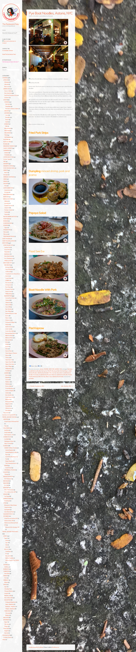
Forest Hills (8, 386)
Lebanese (6, 207)
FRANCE (5, 575)
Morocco (6, 549)
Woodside (7, 410)
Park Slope (8, 287)
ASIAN (5, 99)
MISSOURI (6, 483)
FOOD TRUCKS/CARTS (9, 168)
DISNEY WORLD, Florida (10, 448)
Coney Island (8, 278)
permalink (31, 378)
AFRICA (5, 536)
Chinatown (8, 302)
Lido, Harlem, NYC (67, 386)
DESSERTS (6, 163)
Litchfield (6, 439)
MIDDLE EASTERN (8, 199)
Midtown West (9, 337)
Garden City (7, 247)
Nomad (7, 346)
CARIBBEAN (6, 150)
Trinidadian (7, 155)
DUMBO (7, 280)
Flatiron (7, 318)
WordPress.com (55, 647)
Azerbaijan (6, 139)
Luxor (6, 547)
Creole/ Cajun (6, 159)
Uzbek (4, 639)
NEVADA (5, 494)
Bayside (7, 377)
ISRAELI (5, 181)
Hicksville (6, 252)
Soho (6, 348)
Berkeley (6, 430)
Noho (6, 342)
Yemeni (6, 214)
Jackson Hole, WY (8, 520)
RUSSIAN (5, 221)
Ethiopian (6, 82)
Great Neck (7, 249)
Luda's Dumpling (6, 238)
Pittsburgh (7, 500)
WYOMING (6, 516)
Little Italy (8, 329)
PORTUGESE (6, 218)
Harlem (7, 324)
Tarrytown (6, 412)
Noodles (7, 117)
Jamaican (6, 152)
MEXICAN (5, 196)
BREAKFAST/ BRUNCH (9, 146)
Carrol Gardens (9, 269)
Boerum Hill (8, 267)
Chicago (6, 474)
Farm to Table (7, 91)
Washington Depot (9, 441)
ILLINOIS (5, 472)
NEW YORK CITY (7, 263)
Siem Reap (7, 573)
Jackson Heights (9, 390)
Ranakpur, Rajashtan (10, 606)
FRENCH (5, 170)
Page (5, 426)
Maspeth (7, 399)
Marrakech (8, 556)
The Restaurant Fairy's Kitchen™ (10, 62)
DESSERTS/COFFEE (8, 166)
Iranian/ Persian (8, 205)
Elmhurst (7, 381)
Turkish (6, 212)
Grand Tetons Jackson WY (10, 518)
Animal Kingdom (9, 450)
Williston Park (8, 260)
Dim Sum (7, 104)
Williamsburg (8, 293)
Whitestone (8, 408)
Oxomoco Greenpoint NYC (9, 415)
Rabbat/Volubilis (9, 558)
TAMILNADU (7, 611)
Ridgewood (8, 404)
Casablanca (8, 551)
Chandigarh (7, 589)
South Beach (8, 467)
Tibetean (5, 234)
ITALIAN (5, 183)
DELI (4, 161)
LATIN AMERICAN (8, 188)
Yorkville (7, 370)
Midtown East (8, 335)
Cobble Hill (8, 271)
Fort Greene (8, 282)
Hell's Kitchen (8, 326)
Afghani (6, 201)
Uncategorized (6, 635)
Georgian (5, 174)
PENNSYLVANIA (7, 498)
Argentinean (7, 190)
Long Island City (9, 397)
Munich (6, 582)
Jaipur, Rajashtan (9, 604)
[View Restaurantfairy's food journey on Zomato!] (11, 43)
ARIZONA (5, 419)
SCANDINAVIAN (7, 223)
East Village (8, 311)
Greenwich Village (9, 322)
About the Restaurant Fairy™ (9, 33)
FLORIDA (5, 445)
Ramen (7, 119)
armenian (6, 203)
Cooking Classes (7, 637)
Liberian (6, 84)
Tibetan (5, 232)
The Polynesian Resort (11, 463)
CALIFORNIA (6, 428)
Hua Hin (6, 633)
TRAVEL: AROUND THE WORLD (10, 531)
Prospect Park (9, 289)
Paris (5, 578)
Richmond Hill (8, 401)
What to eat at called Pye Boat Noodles (54, 376)
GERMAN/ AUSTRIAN (8, 177)
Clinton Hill (8, 304)
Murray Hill (8, 340)
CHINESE (6, 102)
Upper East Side (9, 362)
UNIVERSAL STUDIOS (9, 470)
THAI (60, 369)
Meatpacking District (10, 333)
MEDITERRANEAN (8, 194)
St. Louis (6, 485)
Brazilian (5, 144)
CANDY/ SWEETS (7, 148)
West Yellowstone (9, 489)
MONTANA (6, 487)
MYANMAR (6, 619)
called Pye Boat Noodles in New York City (46, 372)
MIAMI (6, 465)
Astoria (41, 369)
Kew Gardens (8, 395)
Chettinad (7, 613)
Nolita (6, 344)
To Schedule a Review (7, 50)
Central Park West (10, 298)
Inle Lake (6, 624)
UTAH (4, 503)
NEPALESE (7, 130)
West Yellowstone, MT (10, 492)
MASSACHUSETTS (8, 476)
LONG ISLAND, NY (8, 245)
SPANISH (5, 225)
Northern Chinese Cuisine (11, 108)
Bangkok (6, 630)
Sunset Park (8, 291)
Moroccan (7, 86)
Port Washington (8, 258)
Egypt (5, 538)
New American (8, 93)
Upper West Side (9, 364)
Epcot (6, 454)
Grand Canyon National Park (11, 421)
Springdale (7, 509)
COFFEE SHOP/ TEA (8, 157)
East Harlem (8, 309)
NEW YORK (51, 369)
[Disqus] (50, 410)
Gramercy (7, 320)
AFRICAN (5, 80)
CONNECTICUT (7, 437)
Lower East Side (9, 331)
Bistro (6, 172)
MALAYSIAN (7, 128)
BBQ (6, 126)
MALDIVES (6, 617)
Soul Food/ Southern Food (10, 95)
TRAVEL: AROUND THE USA (9, 417)
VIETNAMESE (7, 137)
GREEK (5, 179)
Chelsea (7, 300)
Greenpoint (8, 285)
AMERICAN (6, 88)
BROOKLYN (7, 265)
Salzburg (6, 567)
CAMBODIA (6, 571)
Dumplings (8, 106)
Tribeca (7, 357)
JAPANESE (7, 113)
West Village (8, 366)
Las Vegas (6, 496)
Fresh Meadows (9, 388)
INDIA (5, 584)
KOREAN (6, 124)
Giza (6, 545)
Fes (6, 553)
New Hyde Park (8, 256)
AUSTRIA (5, 564)
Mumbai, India (7, 595)
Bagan (5, 622)
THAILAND (6, 628)
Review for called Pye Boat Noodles (60, 374)
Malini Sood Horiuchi (48, 16)
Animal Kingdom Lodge (11, 452)
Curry (6, 115)
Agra (5, 586)
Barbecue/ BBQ (7, 141)
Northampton (7, 478)
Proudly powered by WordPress (36, 647)
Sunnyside (7, 406)
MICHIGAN (6, 481)
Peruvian (6, 192)
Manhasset (7, 254)
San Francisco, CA (8, 434)
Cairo (6, 542)
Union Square (8, 359)
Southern (6, 97)
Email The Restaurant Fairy (9, 54)
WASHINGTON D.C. (8, 514)
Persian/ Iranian (8, 210)
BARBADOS (6, 569)
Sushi (6, 122)
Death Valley (7, 432)
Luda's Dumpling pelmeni (8, 240)
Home (4, 30)
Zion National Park (9, 511)
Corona (7, 379)
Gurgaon (6, 593)
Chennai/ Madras (8, 591)
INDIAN (6, 110)
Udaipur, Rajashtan (10, 608)
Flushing (7, 384)
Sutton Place (8, 351)
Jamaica (7, 393)
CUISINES (46, 369)
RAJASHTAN (7, 600)
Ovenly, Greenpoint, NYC (36, 386)
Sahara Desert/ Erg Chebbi (12, 560)
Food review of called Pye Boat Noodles (42, 374)
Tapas (5, 227)
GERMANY (6, 580)
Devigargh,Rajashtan (10, 602)
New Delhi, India (8, 597)
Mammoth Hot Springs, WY (12, 527)
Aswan (7, 540)
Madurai (7, 615)
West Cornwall (8, 443)
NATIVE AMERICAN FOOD (10, 216)
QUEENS (57, 369)
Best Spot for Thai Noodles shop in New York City (52, 371)
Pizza (5, 185)
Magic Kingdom (9, 461)
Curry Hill (7, 307)
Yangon (6, 626)
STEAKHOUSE (7, 229)
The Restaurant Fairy (10, 24)
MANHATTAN (8, 296)
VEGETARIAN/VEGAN (8, 236)
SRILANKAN (7, 133)
